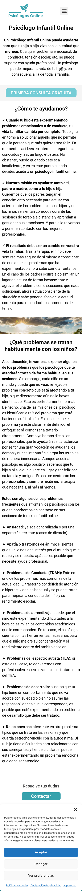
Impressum (69, 885)
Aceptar (41, 852)
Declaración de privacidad (45, 885)
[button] (76, 809)
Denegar (41, 864)
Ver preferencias (41, 875)
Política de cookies (17, 885)
